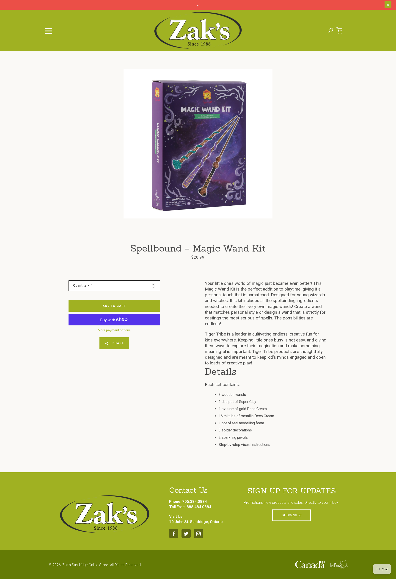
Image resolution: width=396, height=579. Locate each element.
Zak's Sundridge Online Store (85, 565)
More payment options (114, 330)
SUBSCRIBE (292, 515)
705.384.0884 (194, 501)
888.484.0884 (199, 506)
